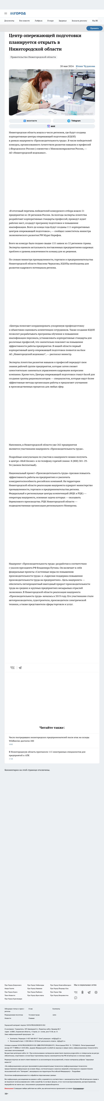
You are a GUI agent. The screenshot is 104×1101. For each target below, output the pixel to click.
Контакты (56, 1009)
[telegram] (21, 668)
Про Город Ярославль (35, 995)
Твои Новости (10, 995)
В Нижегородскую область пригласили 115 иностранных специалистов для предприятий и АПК (47, 755)
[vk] (12, 668)
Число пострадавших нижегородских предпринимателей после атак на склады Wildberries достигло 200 (49, 740)
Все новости (24, 20)
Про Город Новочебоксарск (60, 985)
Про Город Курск (11, 992)
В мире (51, 20)
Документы (9, 20)
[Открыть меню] (5, 13)
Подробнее (76, 1071)
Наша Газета (9, 988)
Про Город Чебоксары (35, 985)
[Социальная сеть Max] (52, 126)
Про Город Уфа (56, 992)
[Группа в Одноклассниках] (82, 992)
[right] (101, 20)
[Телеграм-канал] (74, 121)
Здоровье (63, 20)
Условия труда (34, 1015)
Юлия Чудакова (85, 66)
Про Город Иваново (34, 988)
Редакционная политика (14, 1015)
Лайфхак (38, 20)
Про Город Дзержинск (13, 985)
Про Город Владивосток (59, 995)
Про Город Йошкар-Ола (59, 988)
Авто (54, 1015)
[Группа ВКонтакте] (30, 121)
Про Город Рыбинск (34, 992)
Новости (8, 1018)
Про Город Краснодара (13, 999)
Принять (94, 28)
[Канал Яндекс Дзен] (96, 992)
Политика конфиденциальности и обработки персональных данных (30, 1075)
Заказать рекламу (79, 20)
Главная (31, 1018)
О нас (31, 1009)
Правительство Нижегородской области (33, 57)
